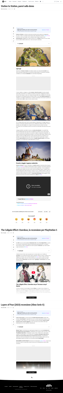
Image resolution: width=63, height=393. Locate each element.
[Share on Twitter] (13, 34)
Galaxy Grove (47, 35)
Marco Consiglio (3, 232)
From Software (34, 392)
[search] (56, 1)
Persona (26, 246)
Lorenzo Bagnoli (3, 382)
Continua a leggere (31, 297)
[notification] (54, 1)
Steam (40, 174)
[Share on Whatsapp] (13, 36)
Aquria (37, 256)
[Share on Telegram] (13, 38)
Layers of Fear (43, 340)
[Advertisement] (31, 19)
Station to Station (29, 199)
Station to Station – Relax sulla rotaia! (24, 205)
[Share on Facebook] (13, 31)
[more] (43, 1)
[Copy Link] (13, 41)
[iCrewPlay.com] (4, 1)
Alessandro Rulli (3, 307)
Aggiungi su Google (45, 29)
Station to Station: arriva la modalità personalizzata (27, 203)
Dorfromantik (21, 166)
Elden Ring (26, 392)
